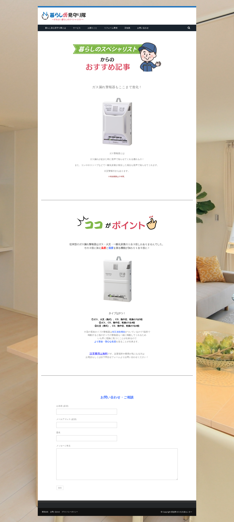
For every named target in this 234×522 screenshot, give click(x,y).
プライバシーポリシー (70, 512)
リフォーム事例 (110, 28)
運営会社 (45, 512)
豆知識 (127, 28)
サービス (77, 28)
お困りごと (92, 28)
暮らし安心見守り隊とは (55, 28)
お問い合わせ (143, 28)
